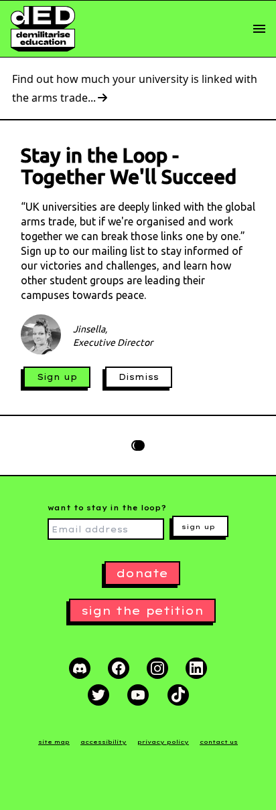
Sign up (57, 377)
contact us (219, 741)
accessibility (103, 741)
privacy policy (163, 741)
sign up (198, 526)
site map (54, 741)
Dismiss (139, 377)
